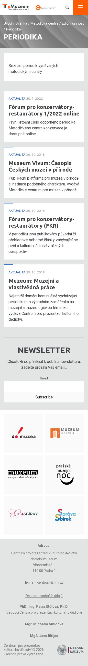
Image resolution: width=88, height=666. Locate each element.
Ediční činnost (73, 23)
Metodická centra (44, 23)
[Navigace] (80, 7)
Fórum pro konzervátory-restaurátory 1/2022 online (44, 110)
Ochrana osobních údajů (44, 596)
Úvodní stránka (15, 23)
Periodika (13, 29)
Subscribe (44, 397)
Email (44, 378)
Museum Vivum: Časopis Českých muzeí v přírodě (40, 166)
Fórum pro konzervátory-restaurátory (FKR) (41, 222)
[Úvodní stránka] (31, 7)
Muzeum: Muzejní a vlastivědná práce (34, 284)
